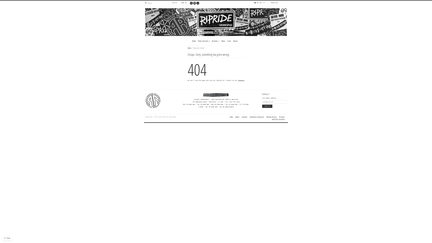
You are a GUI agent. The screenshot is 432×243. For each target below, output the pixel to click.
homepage (241, 80)
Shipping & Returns (257, 117)
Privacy (282, 117)
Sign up (184, 3)
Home (194, 41)
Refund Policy (271, 117)
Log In (174, 3)
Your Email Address (269, 98)
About (235, 41)
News (223, 41)
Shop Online (204, 41)
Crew (229, 41)
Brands (215, 41)
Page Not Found (198, 48)
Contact (244, 117)
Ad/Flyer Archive (278, 119)
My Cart (261, 3)
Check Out (274, 3)
